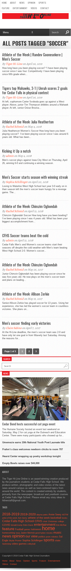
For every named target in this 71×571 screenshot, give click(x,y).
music (57, 532)
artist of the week (9, 518)
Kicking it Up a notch (16, 151)
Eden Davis (28, 525)
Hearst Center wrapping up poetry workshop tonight (31, 456)
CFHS (38, 521)
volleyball (31, 544)
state (57, 540)
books (64, 518)
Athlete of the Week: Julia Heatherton (28, 122)
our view (31, 536)
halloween (36, 529)
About (13, 2)
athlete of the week (39, 517)
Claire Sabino (14, 328)
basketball (55, 517)
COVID (6, 524)
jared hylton (40, 533)
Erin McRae (61, 525)
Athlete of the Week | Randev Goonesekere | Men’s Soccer (32, 56)
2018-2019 (10, 514)
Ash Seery (22, 518)
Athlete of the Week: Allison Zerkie (25, 294)
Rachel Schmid (15, 127)
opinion (18, 536)
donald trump (16, 525)
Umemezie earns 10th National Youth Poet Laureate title (33, 442)
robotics (54, 537)
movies (49, 533)
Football (19, 529)
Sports (42, 2)
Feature (5, 8)
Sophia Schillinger (17, 182)
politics (41, 536)
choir (45, 521)
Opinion (31, 2)
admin (10, 156)
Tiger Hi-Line (14, 64)
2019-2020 (28, 514)
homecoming (8, 533)
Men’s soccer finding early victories (26, 323)
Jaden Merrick (28, 533)
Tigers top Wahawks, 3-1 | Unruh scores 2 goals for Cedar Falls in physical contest (35, 90)
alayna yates (42, 514)
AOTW (65, 514)
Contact (44, 8)
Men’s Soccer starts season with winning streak (35, 177)
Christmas (52, 521)
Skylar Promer (15, 540)
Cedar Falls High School (18, 521)
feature (8, 529)
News (22, 2)
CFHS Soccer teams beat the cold (25, 235)
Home (4, 2)
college (61, 521)
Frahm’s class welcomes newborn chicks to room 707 (32, 449)
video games (19, 543)
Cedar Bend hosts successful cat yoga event (28, 424)
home (48, 528)
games (27, 529)
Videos (34, 8)
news (6, 536)
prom (48, 537)
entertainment (44, 524)
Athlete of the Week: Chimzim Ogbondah (29, 206)
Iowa (18, 533)
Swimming (6, 544)
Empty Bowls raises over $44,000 (20, 463)
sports (49, 540)
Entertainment (20, 8)
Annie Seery (54, 514)
